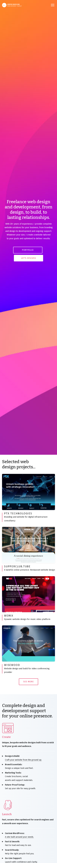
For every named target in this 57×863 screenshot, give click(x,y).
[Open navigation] (52, 5)
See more (28, 681)
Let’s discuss (28, 258)
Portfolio (28, 250)
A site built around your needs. (19, 835)
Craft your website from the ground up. (23, 758)
